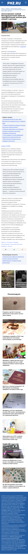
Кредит (16, 242)
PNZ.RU (3, 8)
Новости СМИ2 (5, 146)
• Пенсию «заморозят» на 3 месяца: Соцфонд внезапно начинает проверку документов (13, 131)
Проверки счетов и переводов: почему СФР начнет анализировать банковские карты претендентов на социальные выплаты (14, 413)
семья (10, 246)
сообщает (23, 46)
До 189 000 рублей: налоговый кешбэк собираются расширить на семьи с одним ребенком (14, 486)
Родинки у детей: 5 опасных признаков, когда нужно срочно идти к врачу (13, 313)
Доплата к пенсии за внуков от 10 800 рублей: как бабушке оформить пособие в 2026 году (13, 388)
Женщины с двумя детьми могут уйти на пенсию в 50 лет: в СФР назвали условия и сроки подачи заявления (13, 363)
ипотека (10, 242)
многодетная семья (16, 244)
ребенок (4, 246)
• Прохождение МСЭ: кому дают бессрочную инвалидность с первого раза (13, 121)
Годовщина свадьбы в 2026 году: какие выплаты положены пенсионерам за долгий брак (13, 338)
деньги (4, 242)
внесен (12, 51)
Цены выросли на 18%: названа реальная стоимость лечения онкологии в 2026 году (12, 437)
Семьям (7, 8)
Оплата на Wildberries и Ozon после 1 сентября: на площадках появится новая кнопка (13, 462)
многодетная (6, 244)
